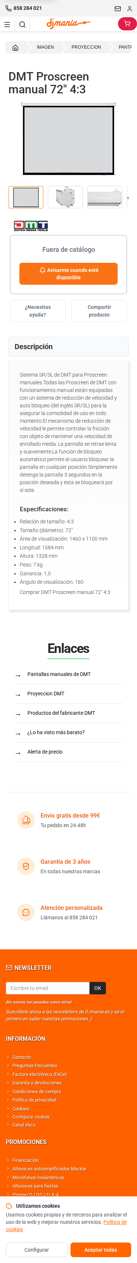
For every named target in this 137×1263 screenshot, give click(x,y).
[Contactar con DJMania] (118, 8)
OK (97, 988)
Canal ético (23, 1125)
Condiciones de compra (36, 1091)
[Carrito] (127, 23)
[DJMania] (74, 24)
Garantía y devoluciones (37, 1082)
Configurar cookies (31, 1117)
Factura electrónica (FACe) (39, 1074)
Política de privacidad (34, 1100)
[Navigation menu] (7, 23)
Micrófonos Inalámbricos (38, 1177)
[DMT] (68, 226)
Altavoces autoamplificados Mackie (49, 1169)
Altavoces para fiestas (35, 1186)
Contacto (21, 1057)
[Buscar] (22, 23)
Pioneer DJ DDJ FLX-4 (35, 1194)
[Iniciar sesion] (129, 8)
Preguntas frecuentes (34, 1065)
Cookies (20, 1108)
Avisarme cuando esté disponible (72, 273)
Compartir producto (99, 311)
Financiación (25, 1160)
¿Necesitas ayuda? (38, 311)
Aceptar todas (100, 1250)
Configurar (36, 1250)
